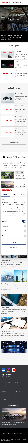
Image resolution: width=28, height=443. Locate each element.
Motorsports (18, 396)
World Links (5, 396)
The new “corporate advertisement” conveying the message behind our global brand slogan (11, 37)
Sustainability (18, 386)
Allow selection (14, 247)
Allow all (14, 242)
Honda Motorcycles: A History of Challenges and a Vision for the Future (13, 423)
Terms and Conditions (17, 431)
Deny (14, 251)
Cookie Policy (14, 436)
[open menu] (24, 3)
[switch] (24, 226)
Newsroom (17, 391)
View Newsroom (14, 142)
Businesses (17, 382)
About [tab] (23, 194)
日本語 (4, 399)
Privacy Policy (6, 433)
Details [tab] (14, 194)
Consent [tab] (5, 194)
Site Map (7, 431)
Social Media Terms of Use (18, 433)
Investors (4, 391)
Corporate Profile (6, 382)
